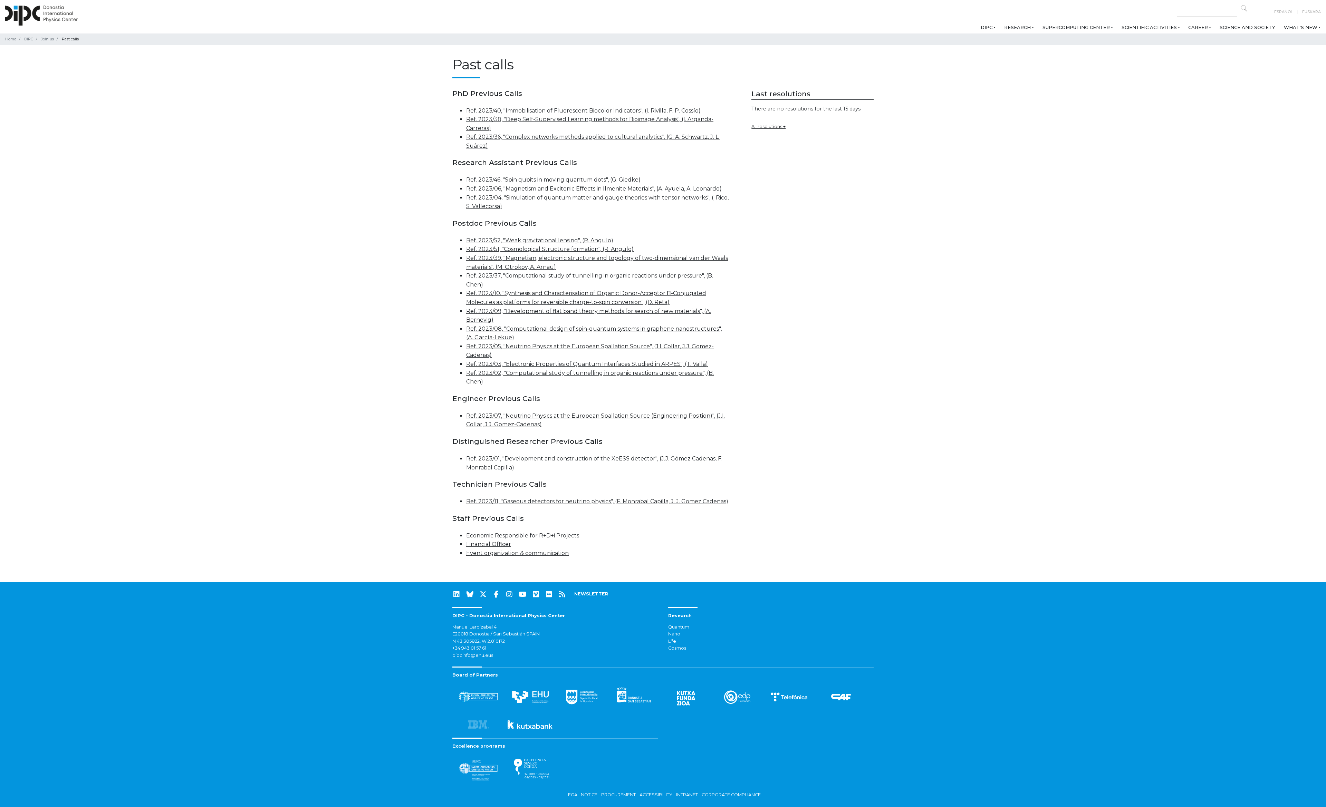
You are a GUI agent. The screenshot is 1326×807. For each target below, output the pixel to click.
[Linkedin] (456, 594)
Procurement (618, 794)
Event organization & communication (517, 553)
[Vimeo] (536, 594)
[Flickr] (549, 594)
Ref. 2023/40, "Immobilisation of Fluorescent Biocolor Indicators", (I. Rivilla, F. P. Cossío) (583, 110)
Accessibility (656, 794)
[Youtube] (523, 594)
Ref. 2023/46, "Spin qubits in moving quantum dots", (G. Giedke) (553, 179)
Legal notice (581, 794)
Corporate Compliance (731, 794)
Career (1198, 27)
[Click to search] (1243, 8)
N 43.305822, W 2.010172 (478, 641)
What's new (1300, 27)
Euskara (1311, 11)
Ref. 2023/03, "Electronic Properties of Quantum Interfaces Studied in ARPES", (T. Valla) (587, 364)
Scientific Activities (1149, 27)
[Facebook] (496, 594)
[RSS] (562, 594)
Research (1017, 27)
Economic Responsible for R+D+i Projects (522, 535)
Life (672, 641)
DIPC (986, 27)
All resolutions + (768, 126)
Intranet (687, 794)
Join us (47, 39)
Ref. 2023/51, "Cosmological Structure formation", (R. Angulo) (550, 249)
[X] (483, 594)
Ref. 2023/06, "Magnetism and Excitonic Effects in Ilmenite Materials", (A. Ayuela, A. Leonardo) (594, 188)
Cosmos (677, 648)
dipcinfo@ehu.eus (472, 655)
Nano (674, 633)
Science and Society (1247, 27)
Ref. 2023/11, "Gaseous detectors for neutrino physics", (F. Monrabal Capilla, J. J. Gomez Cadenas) (597, 501)
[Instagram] (509, 594)
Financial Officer (488, 544)
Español (1283, 11)
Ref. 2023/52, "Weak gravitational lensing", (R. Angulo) (539, 240)
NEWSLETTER (591, 593)
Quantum (678, 627)
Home (10, 39)
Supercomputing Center (1076, 27)
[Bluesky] (470, 594)
